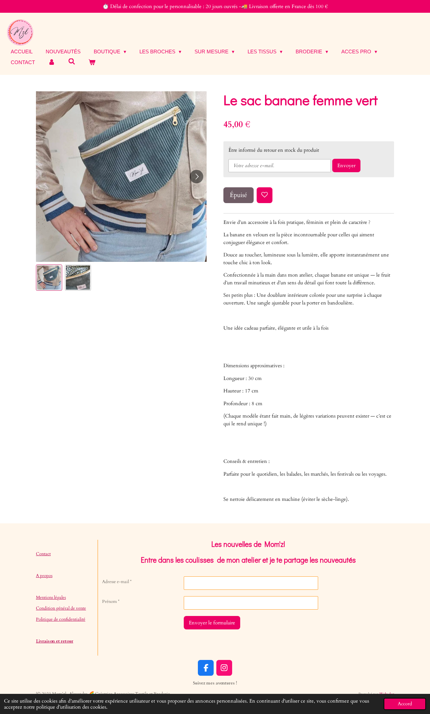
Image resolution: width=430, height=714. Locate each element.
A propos (44, 576)
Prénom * (111, 602)
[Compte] (51, 62)
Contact (43, 554)
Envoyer (346, 165)
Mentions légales (51, 597)
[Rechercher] (71, 61)
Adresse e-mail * (117, 582)
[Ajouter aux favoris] (264, 195)
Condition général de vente (61, 608)
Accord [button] (405, 704)
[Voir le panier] (91, 62)
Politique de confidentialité (60, 619)
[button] (49, 278)
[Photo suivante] (196, 176)
